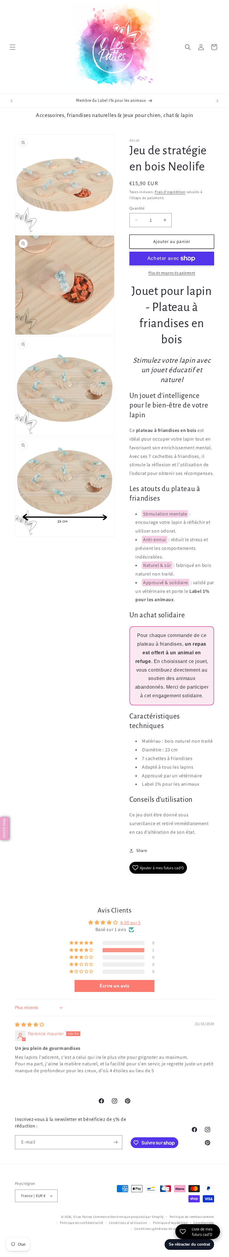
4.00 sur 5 (130, 922)
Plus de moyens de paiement (171, 272)
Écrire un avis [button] (114, 986)
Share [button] (141, 850)
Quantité (136, 208)
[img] (29, 1024)
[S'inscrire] (115, 1142)
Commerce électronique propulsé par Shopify (128, 1217)
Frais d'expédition (170, 192)
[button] (12, 47)
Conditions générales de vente (158, 1229)
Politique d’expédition (170, 1223)
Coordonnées (204, 1223)
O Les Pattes (82, 1217)
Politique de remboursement (192, 1217)
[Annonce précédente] (11, 100)
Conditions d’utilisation (128, 1223)
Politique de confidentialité (81, 1223)
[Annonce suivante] (217, 100)
